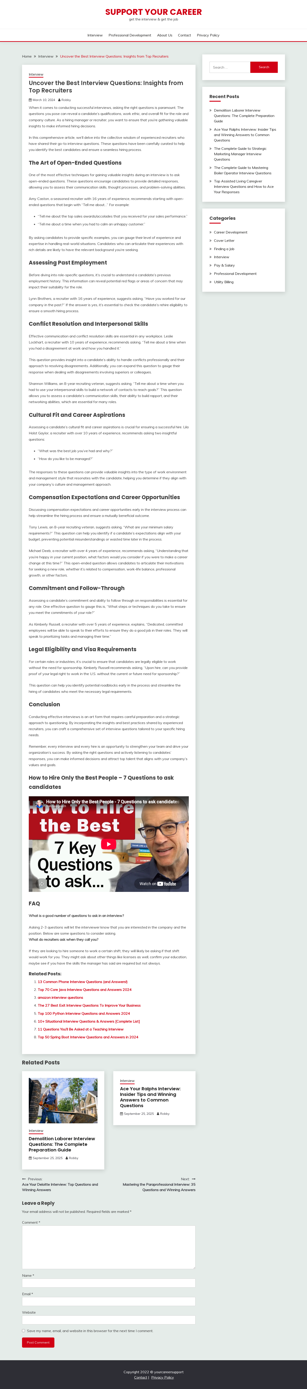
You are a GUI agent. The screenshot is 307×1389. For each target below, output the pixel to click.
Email (27, 1294)
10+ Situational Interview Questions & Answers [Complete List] (89, 1021)
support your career (153, 12)
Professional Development (130, 35)
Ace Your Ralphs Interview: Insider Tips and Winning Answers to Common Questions (150, 1097)
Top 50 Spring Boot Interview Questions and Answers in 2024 (88, 1037)
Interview (95, 35)
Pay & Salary (224, 265)
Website (29, 1312)
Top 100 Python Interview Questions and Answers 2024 (84, 1013)
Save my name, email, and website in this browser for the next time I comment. (90, 1330)
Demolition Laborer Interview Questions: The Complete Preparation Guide (62, 1144)
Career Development (230, 232)
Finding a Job (224, 249)
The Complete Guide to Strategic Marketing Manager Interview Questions (240, 154)
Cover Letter (224, 240)
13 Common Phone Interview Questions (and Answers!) (83, 981)
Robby (66, 100)
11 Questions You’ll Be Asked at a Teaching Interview (81, 1029)
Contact (184, 35)
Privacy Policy (208, 35)
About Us (164, 35)
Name (28, 1275)
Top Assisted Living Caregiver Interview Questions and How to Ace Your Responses (244, 186)
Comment (31, 1222)
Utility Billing (224, 282)
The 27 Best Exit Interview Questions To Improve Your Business (89, 1005)
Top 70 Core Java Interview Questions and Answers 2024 (85, 989)
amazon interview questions (60, 997)
